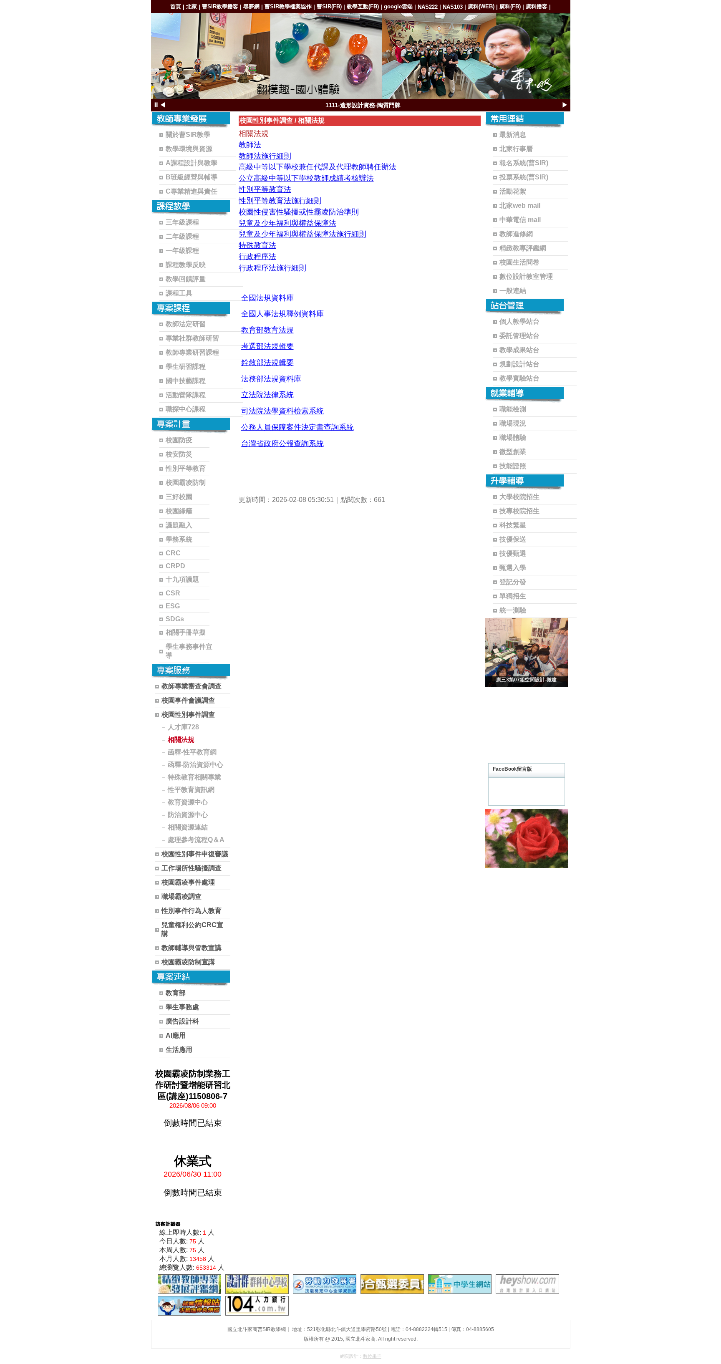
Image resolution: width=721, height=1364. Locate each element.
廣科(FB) (510, 6)
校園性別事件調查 (266, 120)
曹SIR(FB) (329, 6)
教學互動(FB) (363, 6)
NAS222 (428, 7)
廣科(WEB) (481, 6)
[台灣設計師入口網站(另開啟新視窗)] (527, 1284)
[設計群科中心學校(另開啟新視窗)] (257, 1284)
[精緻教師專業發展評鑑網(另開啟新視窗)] (189, 1284)
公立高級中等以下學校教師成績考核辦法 (306, 178)
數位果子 (372, 1356)
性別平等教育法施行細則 (280, 201)
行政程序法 (257, 256)
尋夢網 (251, 6)
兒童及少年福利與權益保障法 (287, 223)
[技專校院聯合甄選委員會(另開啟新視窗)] (392, 1284)
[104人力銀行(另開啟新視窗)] (257, 1305)
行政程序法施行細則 (272, 268)
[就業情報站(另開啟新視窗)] (189, 1305)
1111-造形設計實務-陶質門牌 (363, 105)
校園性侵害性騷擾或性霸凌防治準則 (299, 212)
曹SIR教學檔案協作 (288, 6)
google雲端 (398, 6)
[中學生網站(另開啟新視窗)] (460, 1284)
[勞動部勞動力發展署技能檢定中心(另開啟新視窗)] (324, 1284)
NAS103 (453, 7)
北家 (191, 6)
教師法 (250, 145)
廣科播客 (536, 6)
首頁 (175, 6)
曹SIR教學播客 (220, 6)
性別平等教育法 (265, 189)
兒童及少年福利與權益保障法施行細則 (302, 234)
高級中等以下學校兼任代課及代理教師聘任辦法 (317, 167)
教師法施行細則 (265, 156)
